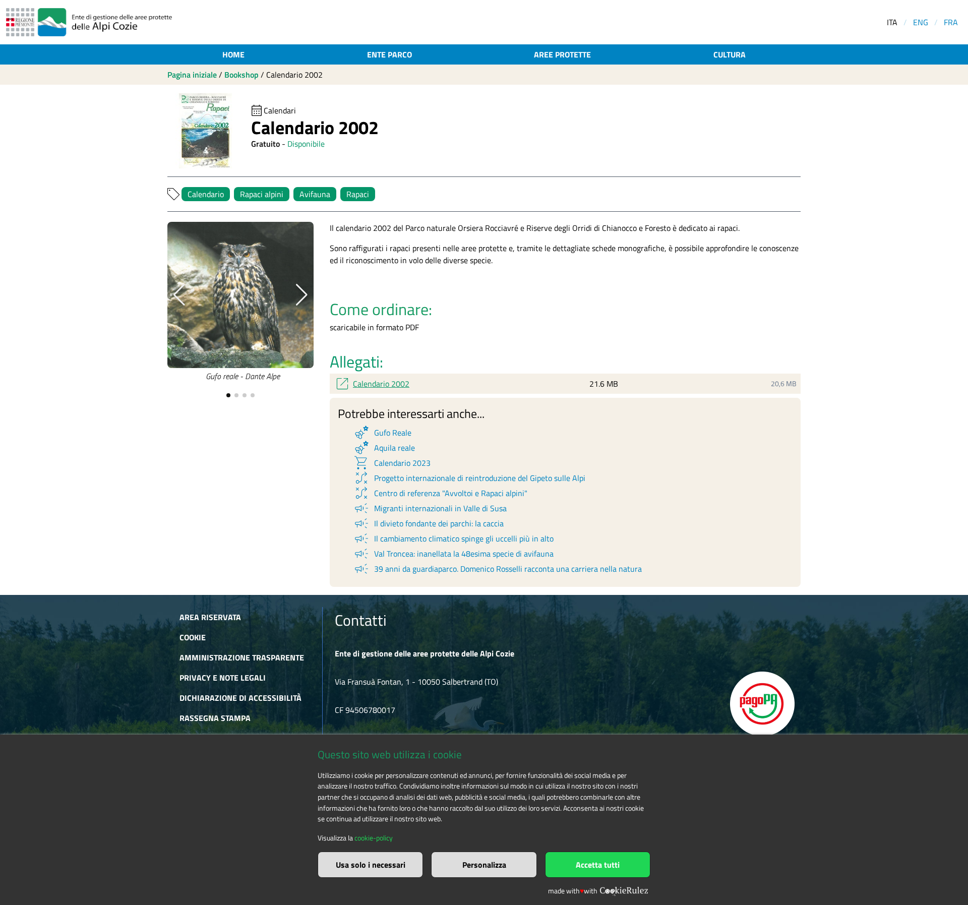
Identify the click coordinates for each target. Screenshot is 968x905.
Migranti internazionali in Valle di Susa (430, 508)
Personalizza (484, 865)
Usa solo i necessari (370, 865)
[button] (179, 295)
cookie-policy (373, 837)
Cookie (192, 637)
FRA (951, 22)
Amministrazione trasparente (241, 657)
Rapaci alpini (261, 194)
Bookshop (241, 75)
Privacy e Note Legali (222, 678)
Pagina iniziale (192, 75)
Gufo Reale (382, 433)
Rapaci (357, 194)
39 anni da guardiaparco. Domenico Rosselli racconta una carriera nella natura (497, 569)
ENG (920, 22)
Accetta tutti (598, 865)
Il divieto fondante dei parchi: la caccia (428, 523)
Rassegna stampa (215, 718)
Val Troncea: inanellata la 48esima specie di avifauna (453, 554)
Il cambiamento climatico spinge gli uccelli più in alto (453, 538)
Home (233, 54)
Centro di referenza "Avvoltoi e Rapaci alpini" (440, 493)
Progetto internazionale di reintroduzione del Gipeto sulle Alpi (469, 478)
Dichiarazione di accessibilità (240, 698)
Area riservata (210, 617)
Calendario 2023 (392, 463)
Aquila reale (384, 448)
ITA (892, 22)
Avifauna (314, 194)
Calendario (206, 194)
